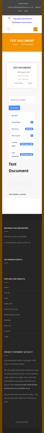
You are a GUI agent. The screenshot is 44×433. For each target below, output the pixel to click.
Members (7, 320)
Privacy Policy (19, 364)
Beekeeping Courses (12, 314)
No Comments (23, 79)
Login (6, 336)
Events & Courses (11, 309)
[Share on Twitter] (11, 184)
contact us (26, 242)
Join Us (7, 293)
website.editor (23, 76)
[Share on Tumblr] (29, 184)
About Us (7, 325)
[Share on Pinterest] (20, 184)
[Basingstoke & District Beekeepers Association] (22, 20)
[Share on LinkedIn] (24, 184)
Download (14, 108)
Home (15, 44)
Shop (6, 298)
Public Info (8, 304)
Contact (7, 331)
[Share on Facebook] (15, 184)
